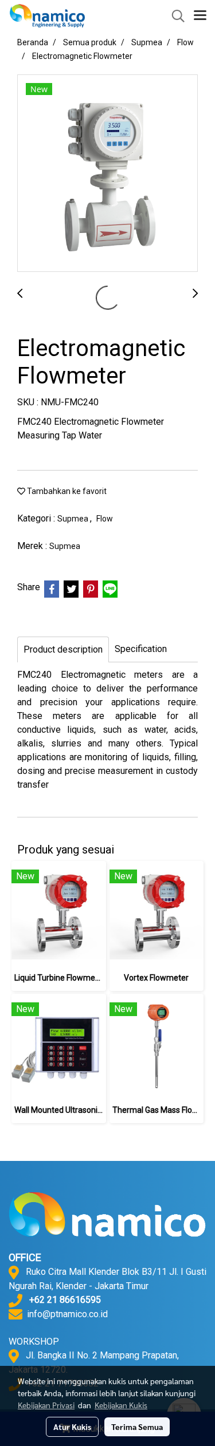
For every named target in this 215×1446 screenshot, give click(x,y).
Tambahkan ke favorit (66, 491)
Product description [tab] (63, 649)
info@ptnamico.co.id (67, 1314)
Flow (104, 518)
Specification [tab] (141, 648)
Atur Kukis (72, 1426)
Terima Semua (137, 1426)
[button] (174, 16)
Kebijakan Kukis (121, 1405)
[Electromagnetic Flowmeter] (107, 173)
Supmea (73, 518)
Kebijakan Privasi (46, 1405)
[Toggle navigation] (200, 16)
